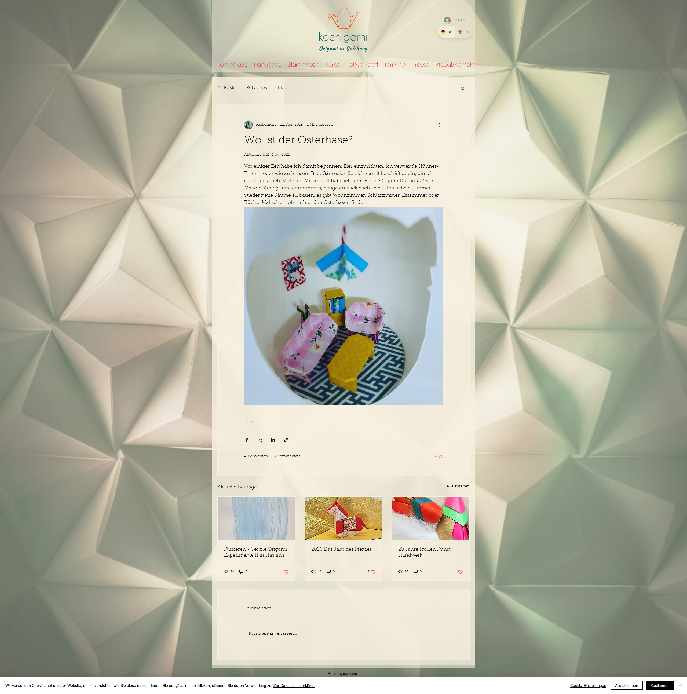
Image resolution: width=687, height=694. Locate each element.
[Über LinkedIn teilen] (273, 440)
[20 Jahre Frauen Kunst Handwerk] (430, 518)
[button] (462, 88)
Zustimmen (660, 685)
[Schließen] (680, 685)
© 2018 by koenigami (343, 674)
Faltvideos (256, 88)
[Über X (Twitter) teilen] (259, 440)
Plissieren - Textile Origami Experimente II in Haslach (255, 552)
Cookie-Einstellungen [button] (588, 685)
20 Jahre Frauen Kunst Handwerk (424, 552)
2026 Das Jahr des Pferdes (341, 549)
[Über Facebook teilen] (246, 440)
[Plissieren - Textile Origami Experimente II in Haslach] (256, 518)
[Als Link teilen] (286, 440)
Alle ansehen (458, 486)
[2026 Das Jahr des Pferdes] (343, 518)
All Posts (226, 88)
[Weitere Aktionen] (439, 125)
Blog (282, 88)
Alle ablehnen (626, 685)
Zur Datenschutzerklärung (295, 685)
